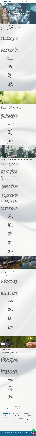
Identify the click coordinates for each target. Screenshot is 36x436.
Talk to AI (18, 223)
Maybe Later (18, 226)
